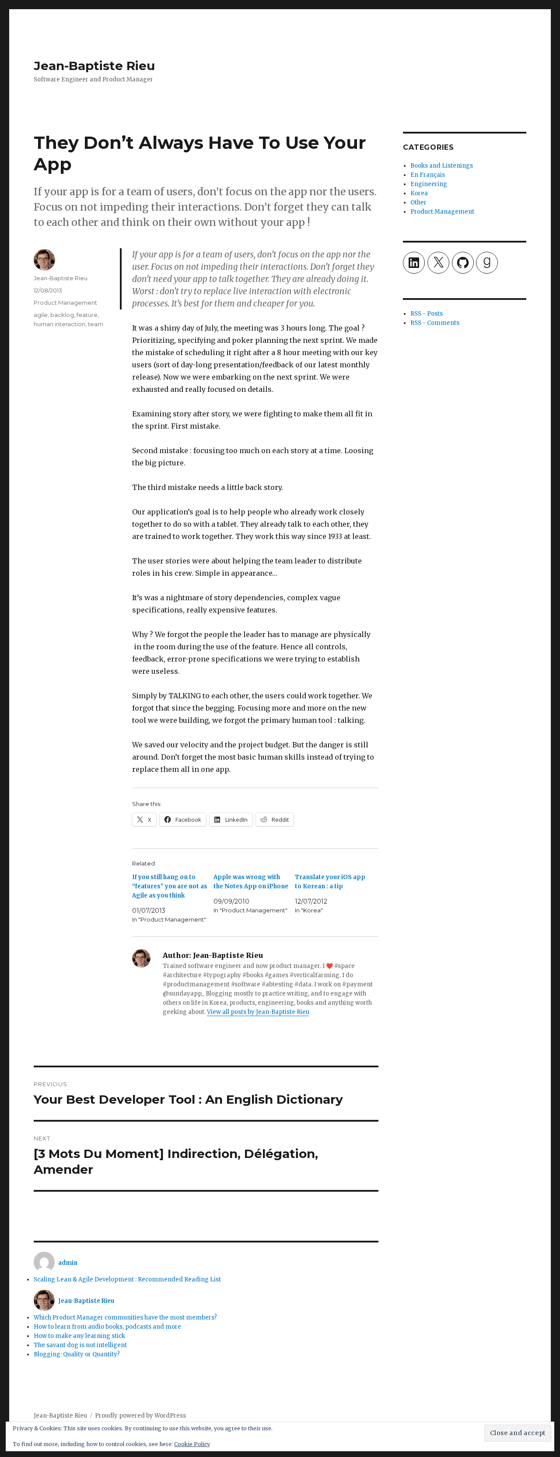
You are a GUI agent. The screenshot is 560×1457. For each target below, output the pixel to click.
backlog (62, 314)
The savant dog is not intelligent (80, 1345)
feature (87, 314)
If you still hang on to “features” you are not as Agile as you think (169, 886)
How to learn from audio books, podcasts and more (107, 1326)
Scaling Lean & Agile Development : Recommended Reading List (127, 1279)
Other (418, 202)
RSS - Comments (434, 323)
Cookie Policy (192, 1444)
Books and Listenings (441, 165)
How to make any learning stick (79, 1336)
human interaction (59, 323)
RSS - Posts (426, 313)
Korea (419, 193)
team (95, 323)
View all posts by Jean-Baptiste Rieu (258, 1012)
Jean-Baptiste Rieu (94, 65)
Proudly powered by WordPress (140, 1415)
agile (41, 314)
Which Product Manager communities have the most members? (125, 1317)
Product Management (65, 302)
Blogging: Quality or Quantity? (77, 1354)
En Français (427, 175)
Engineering (428, 184)
